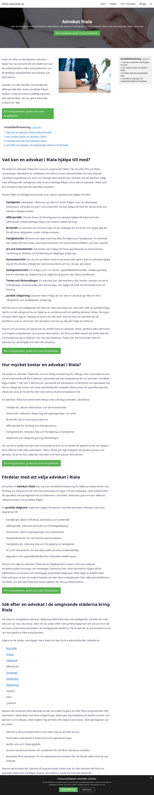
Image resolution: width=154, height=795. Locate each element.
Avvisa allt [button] (87, 790)
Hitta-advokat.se (13, 4)
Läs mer (102, 785)
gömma (36, 127)
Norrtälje (11, 648)
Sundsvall (11, 672)
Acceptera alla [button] (68, 790)
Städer (113, 3)
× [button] (151, 778)
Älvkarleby (12, 678)
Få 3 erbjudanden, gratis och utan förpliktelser (77, 33)
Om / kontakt (128, 3)
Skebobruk (12, 684)
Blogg (142, 3)
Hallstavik (11, 660)
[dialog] (77, 785)
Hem (103, 3)
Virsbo (10, 654)
